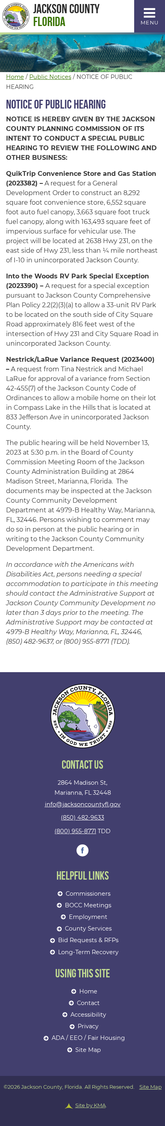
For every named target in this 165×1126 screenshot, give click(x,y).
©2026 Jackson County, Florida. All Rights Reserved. (83, 1096)
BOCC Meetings (88, 905)
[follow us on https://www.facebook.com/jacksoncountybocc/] (82, 850)
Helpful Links (82, 876)
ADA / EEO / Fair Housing (88, 1037)
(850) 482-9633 (82, 817)
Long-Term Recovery (88, 952)
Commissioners (88, 893)
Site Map (88, 1049)
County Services (88, 928)
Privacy (88, 1026)
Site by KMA (90, 1105)
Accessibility (88, 1014)
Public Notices (50, 77)
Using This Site (82, 974)
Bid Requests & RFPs (88, 940)
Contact (88, 1003)
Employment (88, 917)
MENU (150, 23)
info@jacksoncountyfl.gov (83, 804)
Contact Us (82, 765)
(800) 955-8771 (75, 831)
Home (15, 77)
